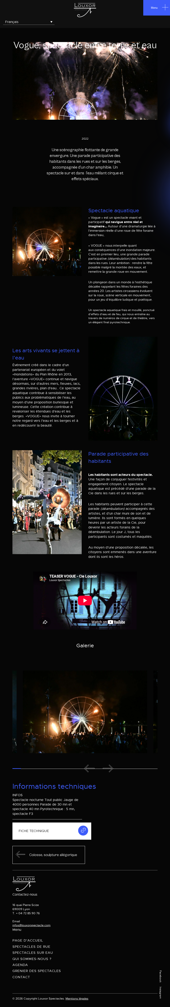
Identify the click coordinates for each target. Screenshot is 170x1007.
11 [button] (103, 768)
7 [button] (67, 768)
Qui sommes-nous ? (31, 959)
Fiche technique (34, 831)
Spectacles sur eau (32, 953)
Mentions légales (77, 998)
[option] (85, 711)
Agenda (20, 965)
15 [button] (142, 768)
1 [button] (16, 768)
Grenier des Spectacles (36, 971)
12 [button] (113, 768)
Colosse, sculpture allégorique (53, 855)
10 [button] (93, 768)
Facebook (160, 976)
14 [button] (132, 768)
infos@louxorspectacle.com (31, 925)
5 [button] (50, 768)
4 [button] (42, 768)
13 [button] (122, 768)
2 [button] (25, 768)
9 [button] (84, 768)
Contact (21, 977)
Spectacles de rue (31, 947)
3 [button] (33, 768)
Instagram (160, 993)
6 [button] (59, 768)
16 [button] (152, 768)
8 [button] (75, 768)
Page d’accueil (27, 940)
